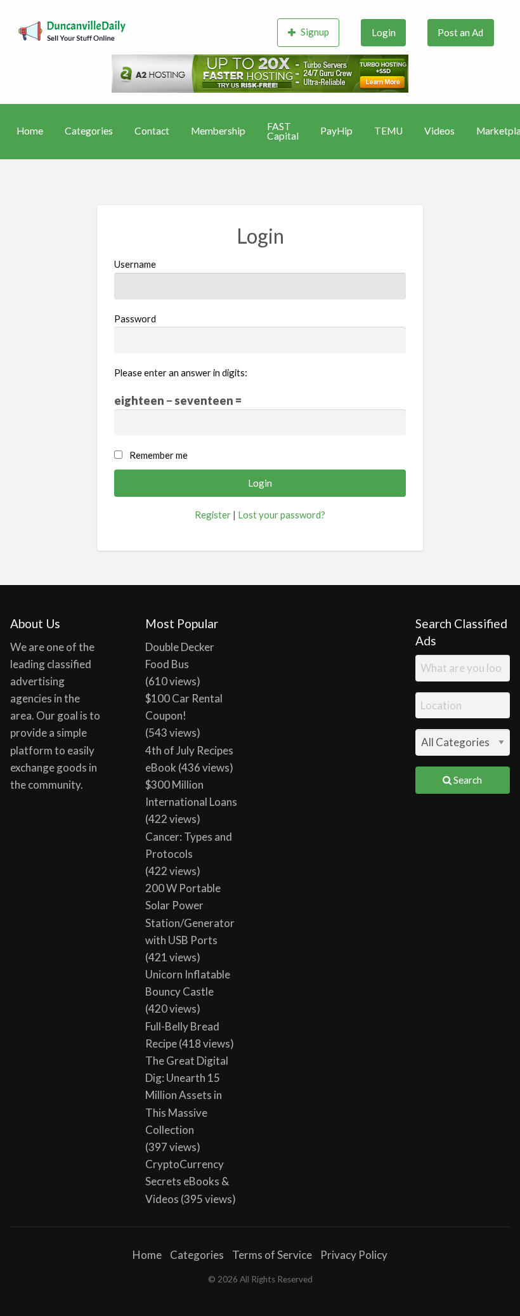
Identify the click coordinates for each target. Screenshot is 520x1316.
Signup (315, 31)
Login (384, 32)
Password (135, 318)
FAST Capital (283, 131)
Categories (89, 130)
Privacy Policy (353, 1254)
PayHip (336, 130)
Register (213, 514)
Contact (151, 130)
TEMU (388, 130)
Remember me (158, 455)
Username (135, 264)
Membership (218, 130)
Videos (439, 130)
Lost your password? (281, 514)
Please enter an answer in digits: (180, 372)
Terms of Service (272, 1254)
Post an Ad (460, 32)
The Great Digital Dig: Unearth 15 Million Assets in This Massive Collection (186, 1095)
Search (467, 780)
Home (29, 130)
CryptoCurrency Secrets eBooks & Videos (187, 1181)
